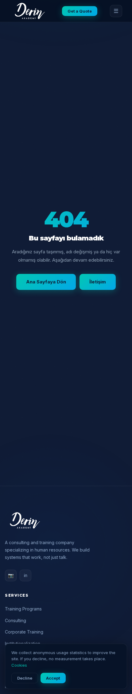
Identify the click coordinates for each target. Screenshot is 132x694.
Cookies (19, 665)
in (25, 575)
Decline (24, 678)
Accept (53, 678)
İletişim (97, 282)
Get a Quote (80, 11)
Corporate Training (24, 631)
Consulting (15, 620)
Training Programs (23, 608)
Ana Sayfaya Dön (46, 282)
